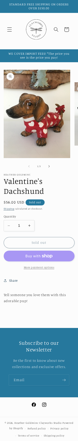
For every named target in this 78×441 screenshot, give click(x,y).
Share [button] (13, 280)
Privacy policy (59, 428)
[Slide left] (29, 166)
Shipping (9, 208)
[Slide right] (49, 166)
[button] (9, 29)
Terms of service (28, 435)
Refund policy (37, 428)
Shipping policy (54, 435)
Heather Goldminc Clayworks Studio (38, 422)
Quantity (10, 216)
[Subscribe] (64, 380)
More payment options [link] (39, 267)
